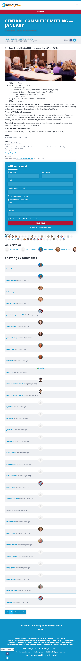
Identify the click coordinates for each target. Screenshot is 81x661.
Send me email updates (19, 196)
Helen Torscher (11, 476)
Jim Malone (10, 430)
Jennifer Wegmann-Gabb (15, 315)
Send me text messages (19, 200)
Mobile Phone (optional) (16, 188)
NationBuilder (39, 655)
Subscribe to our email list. (57, 639)
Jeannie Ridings (68, 249)
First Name (12, 172)
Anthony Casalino (12, 499)
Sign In (40, 629)
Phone (10, 203)
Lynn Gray (9, 407)
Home (7, 39)
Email (10, 180)
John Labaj (10, 602)
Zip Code (11, 211)
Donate (40, 12)
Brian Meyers (32, 249)
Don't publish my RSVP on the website (24, 219)
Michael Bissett (11, 545)
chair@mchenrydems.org (24, 158)
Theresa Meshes (12, 556)
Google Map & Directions (13, 153)
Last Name (46, 172)
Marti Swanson (11, 591)
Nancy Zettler (15, 249)
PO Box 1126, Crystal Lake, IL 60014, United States (40, 649)
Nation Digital (52, 655)
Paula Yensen (11, 533)
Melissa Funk (11, 522)
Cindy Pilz (9, 372)
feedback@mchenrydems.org (25, 639)
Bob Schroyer (49, 249)
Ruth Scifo (10, 349)
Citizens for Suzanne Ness (15, 384)
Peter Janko (10, 579)
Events (14, 39)
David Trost (10, 487)
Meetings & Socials (26, 39)
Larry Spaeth (11, 568)
